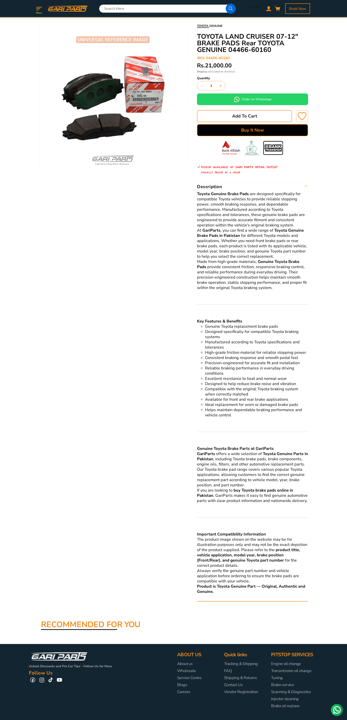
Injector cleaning (285, 699)
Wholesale (186, 670)
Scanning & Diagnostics (291, 692)
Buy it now (252, 130)
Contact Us (233, 685)
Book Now (297, 8)
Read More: (205, 597)
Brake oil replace (285, 706)
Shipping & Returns (240, 677)
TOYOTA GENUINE (209, 26)
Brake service (282, 685)
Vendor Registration (241, 692)
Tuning (277, 677)
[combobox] (167, 9)
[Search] (231, 9)
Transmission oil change (291, 670)
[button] (39, 8)
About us (185, 663)
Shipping (202, 71)
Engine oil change (286, 663)
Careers (183, 692)
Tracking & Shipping (241, 663)
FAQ (228, 670)
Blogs (182, 685)
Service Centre (189, 677)
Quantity (203, 78)
